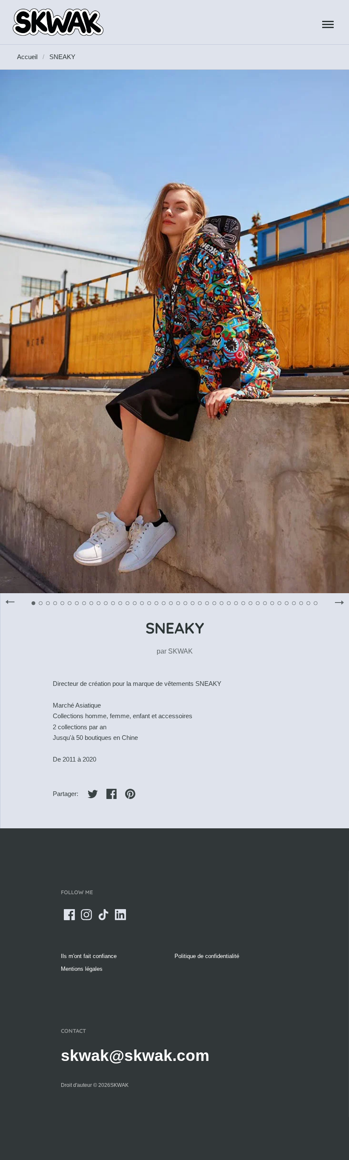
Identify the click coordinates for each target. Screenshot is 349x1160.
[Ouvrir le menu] (328, 24)
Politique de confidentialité (206, 956)
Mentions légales (82, 969)
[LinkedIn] (120, 914)
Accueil (27, 56)
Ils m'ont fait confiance (89, 956)
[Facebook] (69, 914)
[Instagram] (86, 914)
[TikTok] (103, 914)
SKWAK (180, 651)
